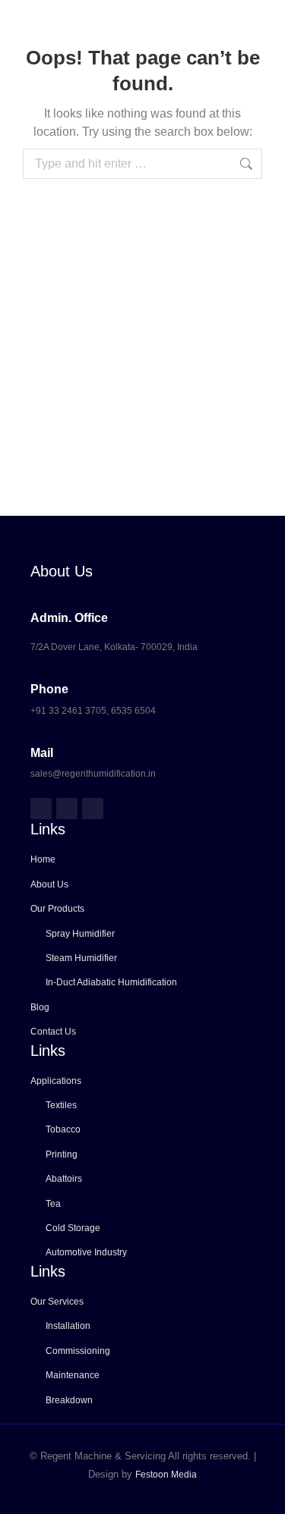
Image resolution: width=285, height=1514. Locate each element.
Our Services (57, 1301)
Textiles (61, 1105)
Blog (39, 1007)
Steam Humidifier (81, 958)
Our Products (57, 908)
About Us (49, 884)
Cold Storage (73, 1228)
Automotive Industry (86, 1252)
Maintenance (73, 1375)
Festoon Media (166, 1474)
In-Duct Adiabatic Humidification (111, 982)
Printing (62, 1154)
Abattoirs (64, 1178)
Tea (53, 1203)
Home (42, 859)
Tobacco (63, 1129)
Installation (68, 1326)
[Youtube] (92, 808)
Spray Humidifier (80, 933)
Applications (55, 1081)
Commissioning (78, 1351)
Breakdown (69, 1400)
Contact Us (53, 1031)
